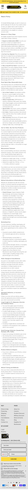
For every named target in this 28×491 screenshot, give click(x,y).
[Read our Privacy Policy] (25, 466)
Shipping (3, 413)
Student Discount (19, 413)
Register (3, 431)
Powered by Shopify (22, 487)
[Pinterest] (13, 483)
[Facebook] (8, 483)
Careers (16, 411)
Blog (15, 420)
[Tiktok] (19, 483)
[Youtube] (16, 483)
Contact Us (4, 422)
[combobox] (4, 454)
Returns (3, 415)
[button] (2, 7)
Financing (4, 411)
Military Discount (19, 415)
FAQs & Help (4, 409)
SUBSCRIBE (14, 459)
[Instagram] (10, 483)
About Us (17, 409)
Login (2, 429)
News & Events (18, 418)
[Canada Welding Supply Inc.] (14, 7)
